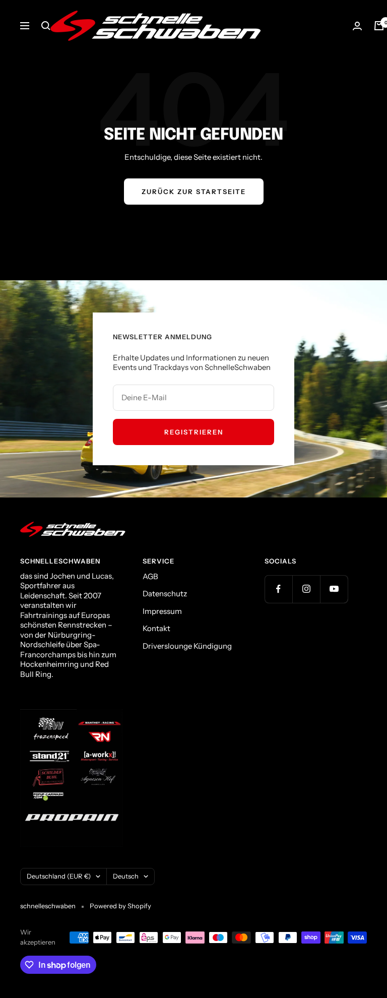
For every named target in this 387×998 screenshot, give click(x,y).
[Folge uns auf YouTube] (334, 589)
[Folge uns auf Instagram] (306, 589)
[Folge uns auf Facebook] (278, 589)
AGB (150, 576)
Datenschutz (165, 593)
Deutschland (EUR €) (59, 876)
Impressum (162, 611)
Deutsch (126, 876)
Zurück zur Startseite (194, 192)
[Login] (357, 26)
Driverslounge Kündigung (187, 646)
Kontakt (156, 628)
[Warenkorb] (379, 25)
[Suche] (45, 25)
